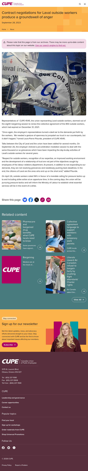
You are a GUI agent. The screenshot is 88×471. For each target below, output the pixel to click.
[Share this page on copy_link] (42, 200)
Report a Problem (21, 465)
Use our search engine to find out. (50, 45)
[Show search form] (80, 4)
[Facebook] (3, 447)
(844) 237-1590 (15, 383)
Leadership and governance (13, 397)
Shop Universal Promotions (13, 434)
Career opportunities (10, 402)
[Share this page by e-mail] (48, 200)
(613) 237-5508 (12, 380)
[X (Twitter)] (14, 447)
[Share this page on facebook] (30, 200)
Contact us (6, 407)
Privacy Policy (6, 465)
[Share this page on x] (36, 200)
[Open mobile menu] (85, 4)
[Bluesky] (8, 447)
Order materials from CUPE (13, 429)
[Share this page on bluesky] (25, 200)
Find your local (8, 420)
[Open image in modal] (44, 83)
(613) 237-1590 (11, 377)
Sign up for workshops (11, 425)
